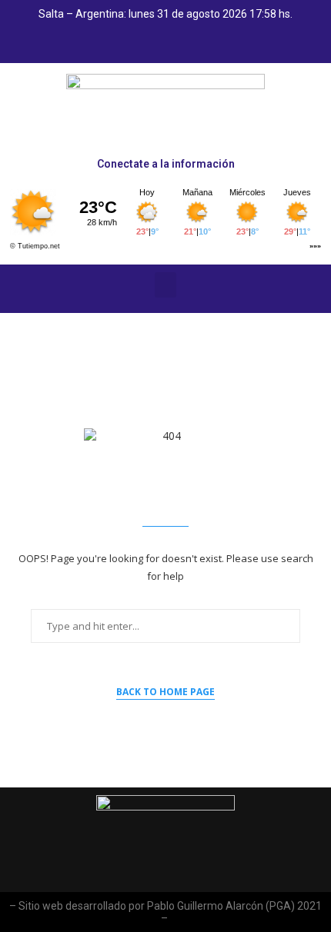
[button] (165, 285)
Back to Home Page (165, 691)
